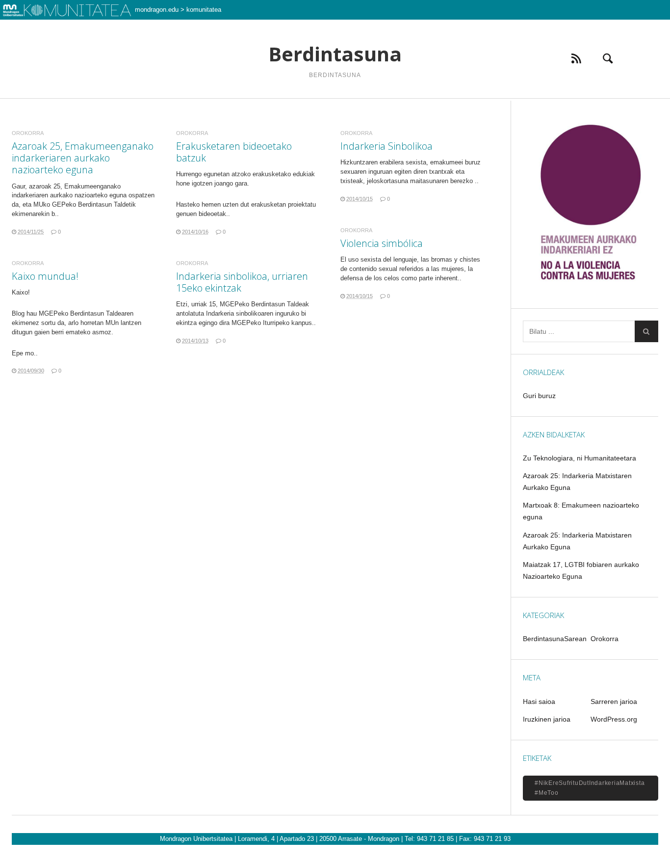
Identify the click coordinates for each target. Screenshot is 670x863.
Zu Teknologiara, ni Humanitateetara (579, 458)
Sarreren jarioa (614, 701)
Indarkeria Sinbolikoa (386, 146)
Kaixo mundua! (45, 276)
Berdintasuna (335, 54)
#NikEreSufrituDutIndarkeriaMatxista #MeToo (589, 788)
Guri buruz (539, 396)
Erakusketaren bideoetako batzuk (234, 151)
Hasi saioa (539, 701)
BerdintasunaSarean (555, 639)
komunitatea (203, 9)
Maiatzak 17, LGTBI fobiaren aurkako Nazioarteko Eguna (581, 570)
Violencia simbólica (381, 243)
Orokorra (28, 133)
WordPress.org (614, 719)
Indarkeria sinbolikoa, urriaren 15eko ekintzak (242, 282)
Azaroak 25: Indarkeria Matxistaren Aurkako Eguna (577, 481)
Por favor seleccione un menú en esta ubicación (335, 110)
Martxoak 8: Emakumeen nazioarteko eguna (581, 511)
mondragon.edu (157, 9)
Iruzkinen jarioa (546, 719)
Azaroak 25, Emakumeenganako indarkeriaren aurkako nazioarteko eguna (83, 157)
